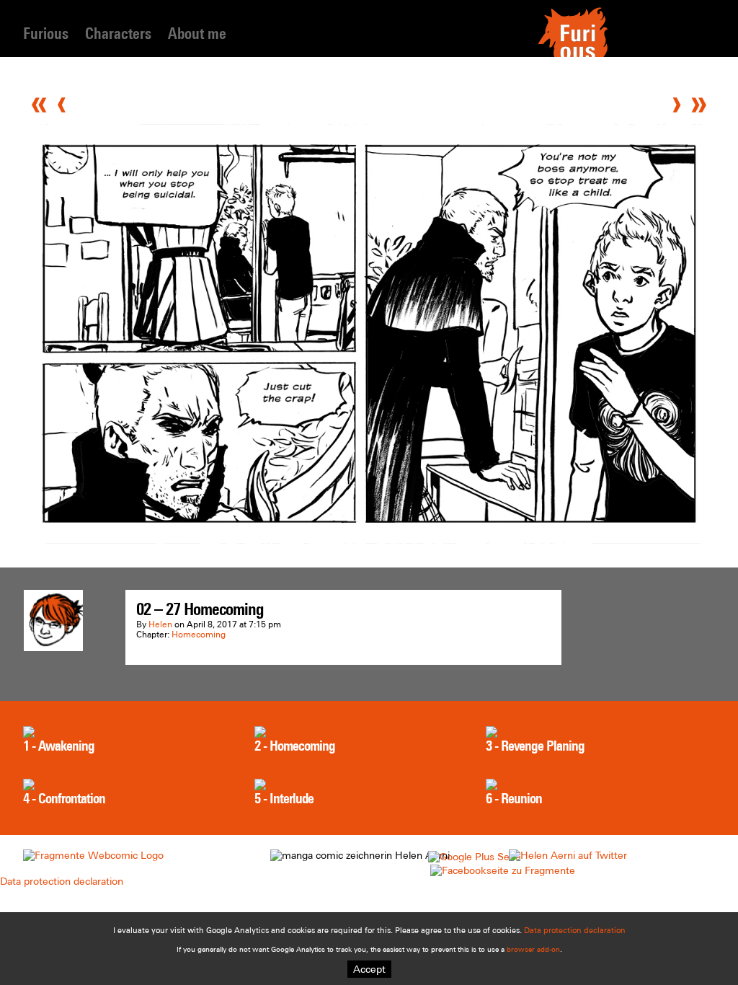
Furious (45, 34)
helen (160, 624)
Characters (118, 34)
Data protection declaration (61, 881)
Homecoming (199, 635)
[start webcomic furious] (573, 55)
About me (197, 34)
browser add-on (533, 949)
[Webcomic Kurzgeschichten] (93, 855)
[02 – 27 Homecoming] (369, 540)
